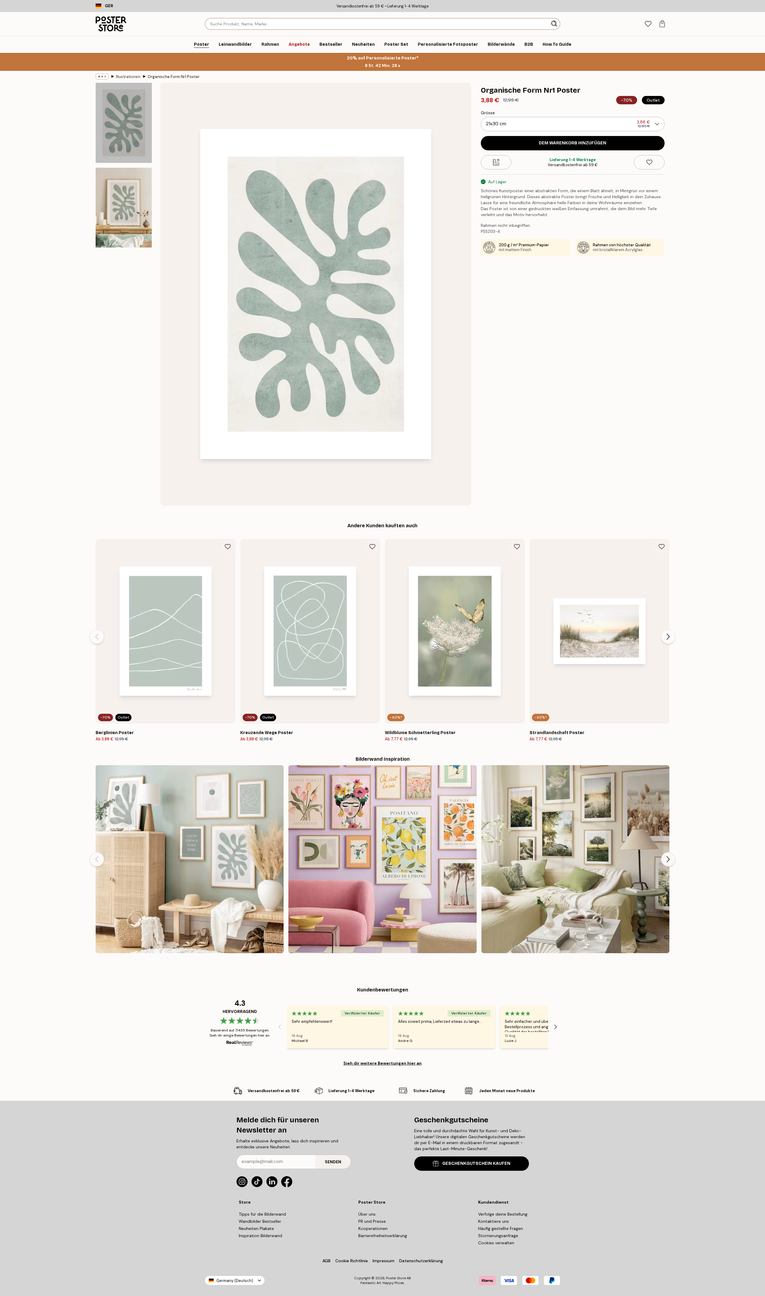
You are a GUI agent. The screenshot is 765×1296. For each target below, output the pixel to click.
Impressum (383, 1260)
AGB (326, 1260)
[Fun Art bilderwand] (382, 859)
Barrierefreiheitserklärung (382, 1235)
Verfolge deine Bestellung (502, 1214)
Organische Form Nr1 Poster (174, 76)
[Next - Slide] (668, 636)
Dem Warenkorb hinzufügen (572, 143)
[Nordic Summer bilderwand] (575, 859)
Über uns (367, 1214)
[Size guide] (496, 162)
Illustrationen (128, 76)
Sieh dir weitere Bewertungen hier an (382, 1063)
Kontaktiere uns (493, 1221)
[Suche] (554, 24)
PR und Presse (372, 1221)
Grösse (488, 112)
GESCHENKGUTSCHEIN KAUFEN (476, 1163)
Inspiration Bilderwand (260, 1235)
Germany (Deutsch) (234, 1280)
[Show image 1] (124, 123)
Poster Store (396, 1278)
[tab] (648, 24)
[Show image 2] (124, 207)
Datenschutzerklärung (421, 1260)
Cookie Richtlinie (351, 1260)
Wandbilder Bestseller (260, 1221)
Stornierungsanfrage (498, 1235)
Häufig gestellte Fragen (500, 1228)
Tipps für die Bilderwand (262, 1214)
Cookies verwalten (496, 1242)
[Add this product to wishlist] (649, 162)
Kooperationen (373, 1228)
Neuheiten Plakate (256, 1228)
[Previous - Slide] (97, 636)
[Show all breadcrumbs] (102, 77)
